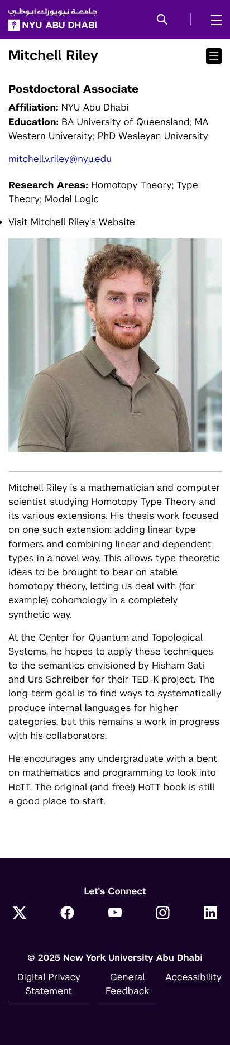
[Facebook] (67, 914)
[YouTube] (115, 914)
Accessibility (193, 977)
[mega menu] (213, 19)
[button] (162, 20)
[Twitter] (19, 914)
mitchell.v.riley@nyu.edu (60, 158)
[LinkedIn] (210, 914)
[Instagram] (163, 914)
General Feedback (127, 984)
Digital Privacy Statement (49, 984)
